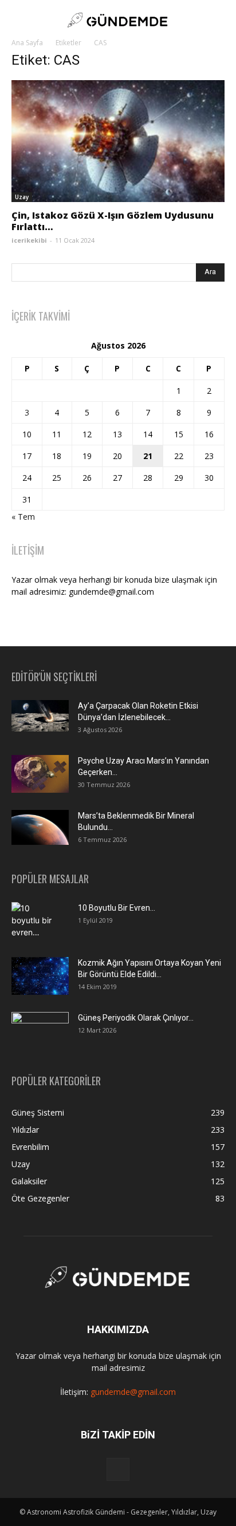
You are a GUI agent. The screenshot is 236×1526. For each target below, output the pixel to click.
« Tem (23, 516)
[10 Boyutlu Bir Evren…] (35, 922)
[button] (19, 20)
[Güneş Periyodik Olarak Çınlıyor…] (40, 1031)
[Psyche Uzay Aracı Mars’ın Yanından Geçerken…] (40, 774)
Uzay (22, 197)
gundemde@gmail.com (133, 1391)
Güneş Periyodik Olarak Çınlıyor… (136, 1017)
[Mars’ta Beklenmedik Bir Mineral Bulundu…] (40, 827)
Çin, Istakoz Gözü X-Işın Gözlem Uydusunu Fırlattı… (112, 221)
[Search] (220, 20)
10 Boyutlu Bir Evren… (116, 907)
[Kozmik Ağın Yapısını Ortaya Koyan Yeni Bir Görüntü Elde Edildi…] (40, 976)
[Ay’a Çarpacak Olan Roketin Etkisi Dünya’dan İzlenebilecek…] (40, 716)
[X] (118, 1469)
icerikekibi (29, 240)
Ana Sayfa (27, 43)
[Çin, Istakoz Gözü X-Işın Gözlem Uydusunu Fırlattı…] (118, 141)
